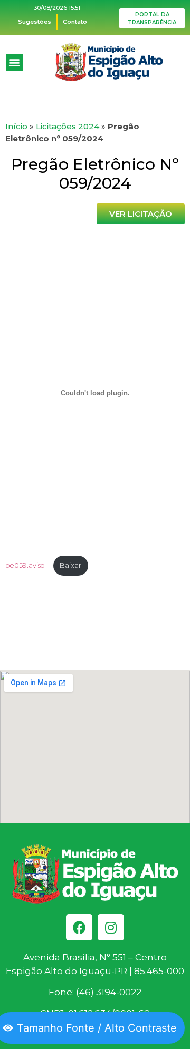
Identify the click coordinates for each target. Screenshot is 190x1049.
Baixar (70, 565)
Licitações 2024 (67, 126)
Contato (75, 21)
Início (16, 126)
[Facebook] (79, 927)
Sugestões (34, 21)
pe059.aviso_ (26, 565)
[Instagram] (111, 927)
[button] (14, 62)
